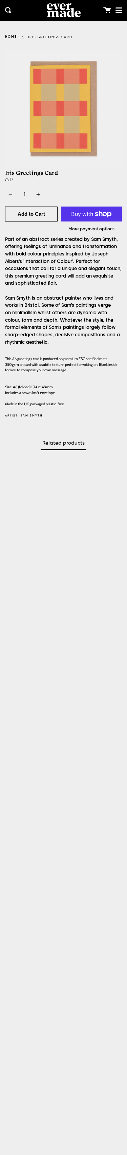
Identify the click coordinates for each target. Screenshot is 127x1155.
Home (11, 36)
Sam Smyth (31, 415)
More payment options (91, 229)
